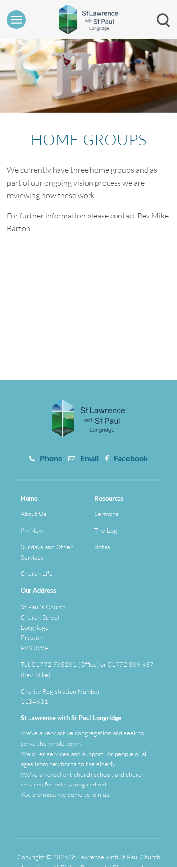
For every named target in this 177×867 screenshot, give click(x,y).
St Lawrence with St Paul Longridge (71, 718)
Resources (109, 498)
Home (29, 498)
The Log (105, 530)
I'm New (32, 530)
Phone (51, 457)
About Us (34, 513)
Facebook (131, 457)
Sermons (106, 513)
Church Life (37, 573)
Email (89, 457)
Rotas (102, 547)
